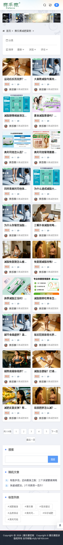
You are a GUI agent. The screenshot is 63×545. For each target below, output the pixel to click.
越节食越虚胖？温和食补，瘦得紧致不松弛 (28, 334)
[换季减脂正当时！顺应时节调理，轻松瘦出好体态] (17, 286)
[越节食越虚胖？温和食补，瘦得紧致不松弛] (17, 322)
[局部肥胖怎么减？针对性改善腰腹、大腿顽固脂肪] (46, 395)
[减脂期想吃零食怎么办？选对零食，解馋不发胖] (46, 286)
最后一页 (30, 440)
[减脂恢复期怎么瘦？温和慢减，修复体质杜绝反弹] (17, 249)
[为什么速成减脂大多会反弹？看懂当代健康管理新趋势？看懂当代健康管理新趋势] (46, 176)
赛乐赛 (29, 506)
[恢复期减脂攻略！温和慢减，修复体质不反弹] (46, 249)
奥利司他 (13, 519)
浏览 (31, 49)
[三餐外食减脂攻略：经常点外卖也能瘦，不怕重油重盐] (46, 213)
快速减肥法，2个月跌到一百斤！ (27, 485)
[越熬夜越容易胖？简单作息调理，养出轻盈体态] (17, 359)
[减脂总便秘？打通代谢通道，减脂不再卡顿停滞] (46, 359)
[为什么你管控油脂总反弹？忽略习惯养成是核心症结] (17, 213)
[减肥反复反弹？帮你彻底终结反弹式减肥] (17, 395)
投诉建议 (45, 506)
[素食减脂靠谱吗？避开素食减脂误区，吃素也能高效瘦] (46, 103)
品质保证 (13, 512)
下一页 (54, 431)
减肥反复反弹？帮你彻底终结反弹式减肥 (27, 407)
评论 (43, 49)
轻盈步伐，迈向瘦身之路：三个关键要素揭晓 (33, 480)
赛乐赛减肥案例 (23, 30)
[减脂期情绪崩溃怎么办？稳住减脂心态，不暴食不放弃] (17, 103)
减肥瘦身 (13, 506)
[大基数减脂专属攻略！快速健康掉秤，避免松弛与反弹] (46, 67)
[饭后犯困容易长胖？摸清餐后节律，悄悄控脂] (46, 322)
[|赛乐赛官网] (11, 5)
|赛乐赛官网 (28, 535)
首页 (8, 30)
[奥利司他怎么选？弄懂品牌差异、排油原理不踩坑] (17, 140)
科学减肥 (48, 512)
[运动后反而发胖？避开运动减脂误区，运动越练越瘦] (17, 67)
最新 (19, 49)
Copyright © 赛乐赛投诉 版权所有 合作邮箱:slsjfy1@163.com (37, 537)
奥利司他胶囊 (32, 512)
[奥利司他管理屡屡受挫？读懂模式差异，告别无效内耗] (46, 140)
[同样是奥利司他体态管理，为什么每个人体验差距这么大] (17, 176)
